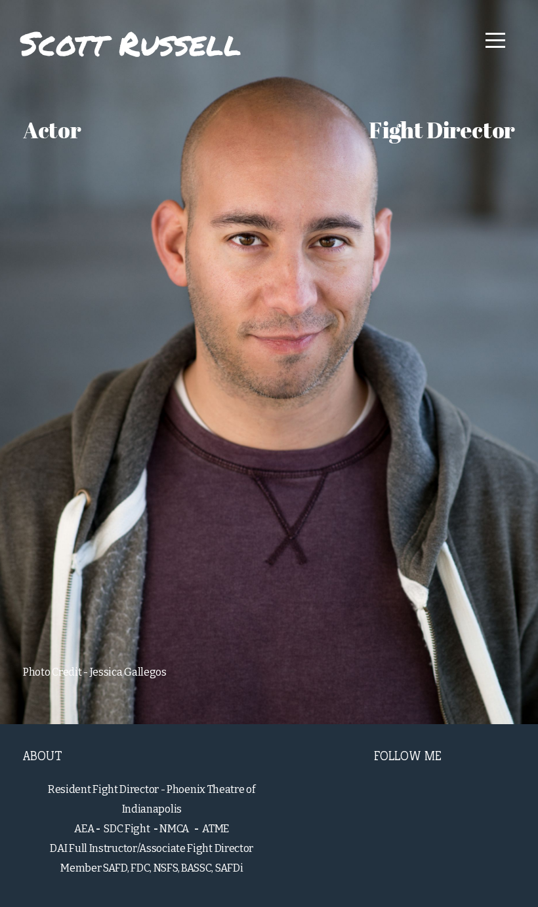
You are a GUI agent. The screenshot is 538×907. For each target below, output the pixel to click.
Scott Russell (130, 43)
